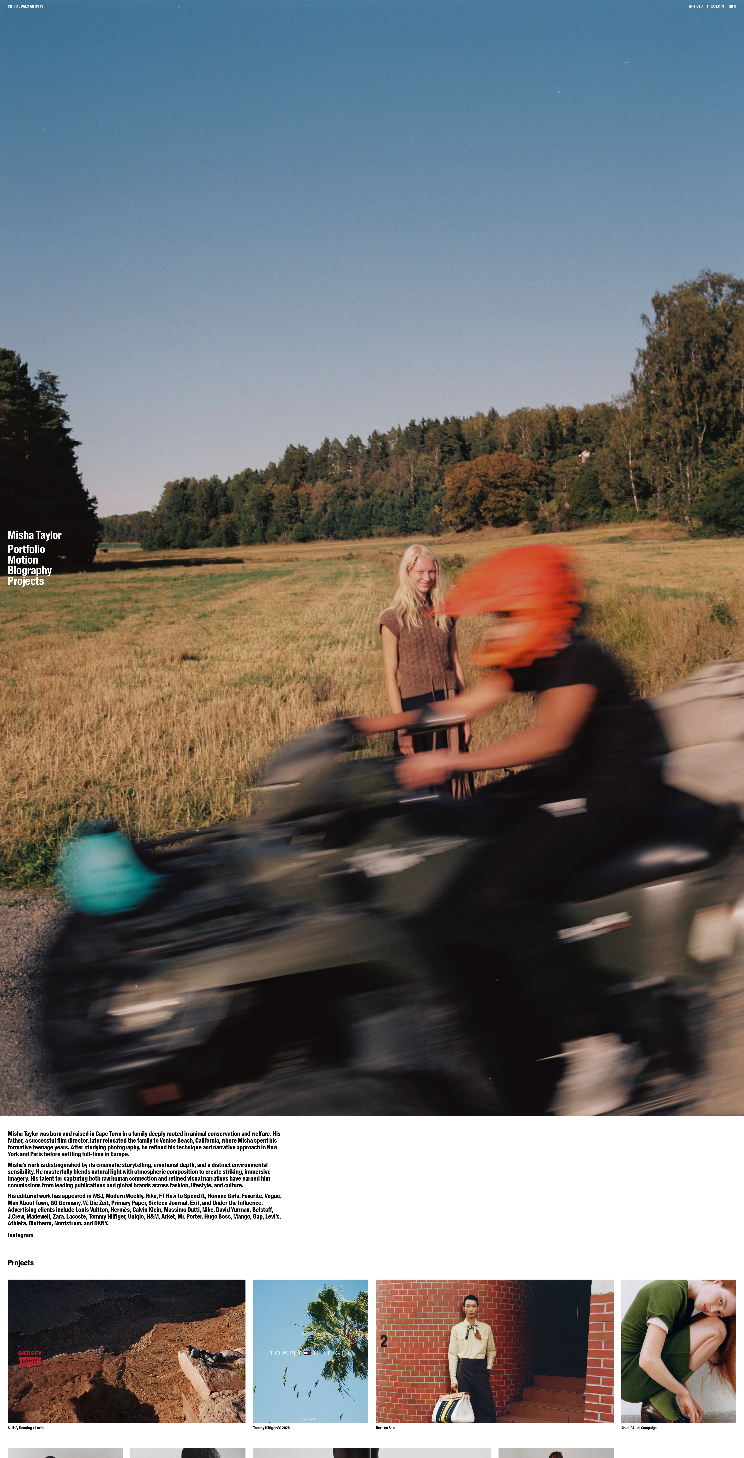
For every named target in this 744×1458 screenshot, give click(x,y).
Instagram (20, 1235)
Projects (26, 581)
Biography (30, 571)
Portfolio (26, 549)
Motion (23, 560)
